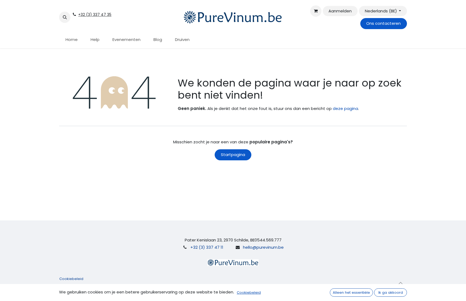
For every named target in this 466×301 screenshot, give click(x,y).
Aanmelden (340, 11)
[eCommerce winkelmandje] (315, 11)
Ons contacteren (383, 23)
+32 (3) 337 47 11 (206, 247)
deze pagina (345, 108)
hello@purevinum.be (263, 247)
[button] (64, 17)
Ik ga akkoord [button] (390, 292)
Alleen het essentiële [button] (351, 292)
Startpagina (233, 154)
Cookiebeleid (71, 278)
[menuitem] (71, 39)
